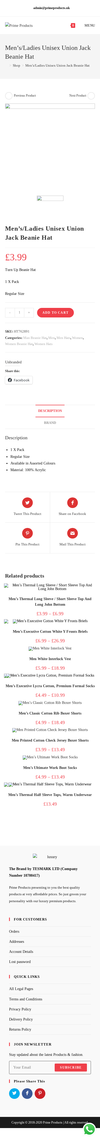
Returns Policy (20, 1029)
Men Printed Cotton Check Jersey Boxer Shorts (50, 740)
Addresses (16, 942)
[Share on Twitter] (14, 1093)
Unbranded (13, 362)
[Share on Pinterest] (40, 1093)
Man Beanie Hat (35, 338)
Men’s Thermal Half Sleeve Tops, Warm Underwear (50, 795)
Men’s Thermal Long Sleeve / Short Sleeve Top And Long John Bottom (50, 601)
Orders (14, 931)
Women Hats (43, 344)
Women (77, 338)
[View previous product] (9, 96)
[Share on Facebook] (27, 1093)
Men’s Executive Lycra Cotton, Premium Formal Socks (50, 686)
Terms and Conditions (25, 999)
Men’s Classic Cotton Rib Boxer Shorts (50, 713)
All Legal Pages (21, 989)
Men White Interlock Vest (50, 659)
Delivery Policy (21, 1019)
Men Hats (63, 338)
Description (50, 411)
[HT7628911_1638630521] (50, 148)
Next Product (77, 95)
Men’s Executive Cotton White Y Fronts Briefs (50, 632)
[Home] (6, 65)
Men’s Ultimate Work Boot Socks (50, 768)
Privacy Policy (20, 1009)
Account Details (21, 952)
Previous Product (25, 95)
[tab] (50, 411)
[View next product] (91, 96)
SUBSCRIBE (71, 1067)
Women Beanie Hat (19, 344)
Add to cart (55, 313)
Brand (50, 423)
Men (51, 338)
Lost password (20, 962)
